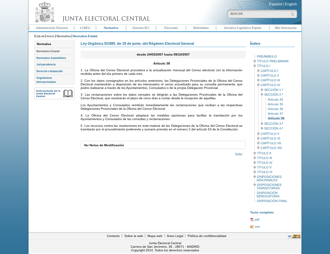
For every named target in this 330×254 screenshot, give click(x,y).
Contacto (113, 236)
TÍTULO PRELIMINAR (272, 61)
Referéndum (201, 28)
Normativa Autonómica (51, 58)
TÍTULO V (264, 167)
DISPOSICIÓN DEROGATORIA (268, 194)
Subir (238, 154)
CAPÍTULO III (270, 80)
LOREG (85, 28)
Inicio (50, 36)
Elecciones (171, 28)
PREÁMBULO (267, 56)
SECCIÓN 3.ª (273, 123)
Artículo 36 (275, 109)
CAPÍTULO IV (270, 85)
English (291, 4)
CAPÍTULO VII (271, 143)
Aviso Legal (175, 236)
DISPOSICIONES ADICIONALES (269, 178)
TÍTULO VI (264, 172)
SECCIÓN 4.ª (273, 128)
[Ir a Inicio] (91, 12)
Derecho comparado (49, 71)
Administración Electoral (52, 28)
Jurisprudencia (46, 64)
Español (275, 4)
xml (257, 226)
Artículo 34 (275, 99)
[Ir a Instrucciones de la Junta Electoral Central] (54, 93)
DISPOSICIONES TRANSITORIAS (269, 186)
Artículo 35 (275, 104)
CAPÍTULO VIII (271, 148)
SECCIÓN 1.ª (273, 90)
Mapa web (154, 236)
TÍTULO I (263, 66)
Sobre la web (133, 236)
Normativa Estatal (47, 51)
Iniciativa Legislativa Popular (243, 28)
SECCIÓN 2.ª (273, 94)
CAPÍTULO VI (270, 138)
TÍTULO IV (264, 162)
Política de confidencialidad (207, 236)
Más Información (286, 28)
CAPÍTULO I (269, 71)
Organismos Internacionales (46, 80)
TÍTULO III (264, 158)
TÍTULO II (264, 153)
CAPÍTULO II (270, 75)
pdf (257, 219)
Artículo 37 (275, 113)
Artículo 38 (276, 118)
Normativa (111, 28)
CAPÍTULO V (270, 134)
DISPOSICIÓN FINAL (272, 201)
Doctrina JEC (141, 28)
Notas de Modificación (104, 145)
